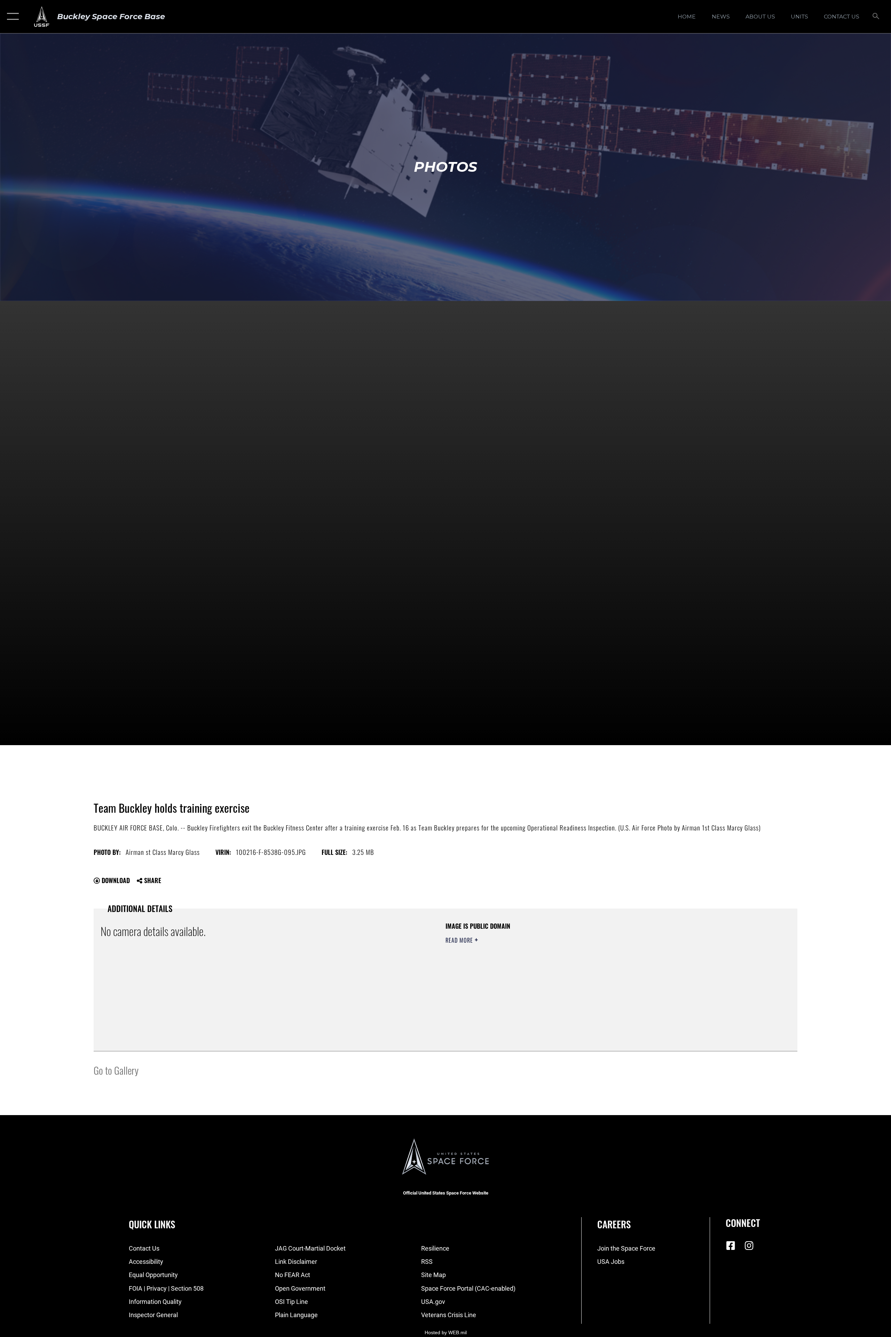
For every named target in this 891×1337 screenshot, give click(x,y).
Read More (460, 940)
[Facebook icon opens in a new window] (731, 1246)
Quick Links (152, 1224)
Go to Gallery (116, 1069)
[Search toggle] (876, 17)
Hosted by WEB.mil (446, 1332)
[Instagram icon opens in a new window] (749, 1246)
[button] (11, 16)
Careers (614, 1224)
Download (115, 880)
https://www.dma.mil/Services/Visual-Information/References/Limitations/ (527, 975)
